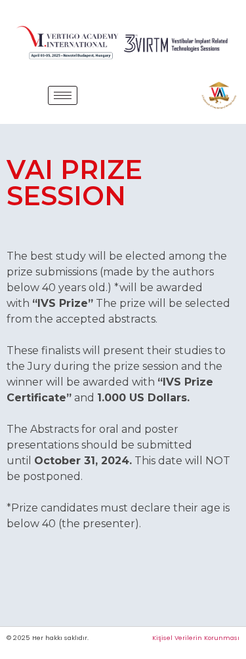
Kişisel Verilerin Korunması (195, 637)
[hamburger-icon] (62, 95)
